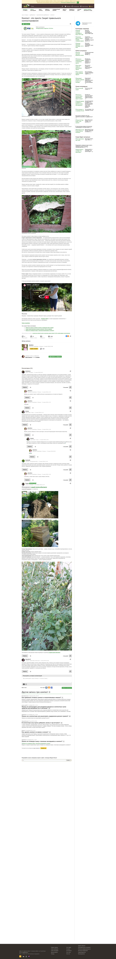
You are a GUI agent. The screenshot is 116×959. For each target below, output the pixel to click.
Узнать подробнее (26, 323)
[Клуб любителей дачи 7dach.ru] (26, 5)
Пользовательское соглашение (84, 947)
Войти (92, 6)
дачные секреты (51, 333)
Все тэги (68, 953)
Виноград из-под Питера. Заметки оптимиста (89, 130)
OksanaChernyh (25, 721)
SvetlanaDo (27, 460)
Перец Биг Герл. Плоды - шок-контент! (89, 121)
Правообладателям (82, 952)
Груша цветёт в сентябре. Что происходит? (88, 150)
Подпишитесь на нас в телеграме (87, 23)
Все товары (69, 947)
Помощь (52, 953)
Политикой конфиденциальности (68, 2)
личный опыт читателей (37, 333)
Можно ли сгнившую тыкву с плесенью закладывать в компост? (40, 330)
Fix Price (56, 333)
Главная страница (54, 947)
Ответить (25, 387)
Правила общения (81, 945)
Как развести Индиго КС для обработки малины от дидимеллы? (84, 116)
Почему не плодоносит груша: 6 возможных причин (88, 60)
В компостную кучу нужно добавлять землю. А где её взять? (41, 723)
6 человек (37, 357)
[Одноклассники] (68, 336)
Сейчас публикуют (54, 949)
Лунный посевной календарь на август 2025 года (89, 32)
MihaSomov (24, 714)
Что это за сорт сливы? (88, 89)
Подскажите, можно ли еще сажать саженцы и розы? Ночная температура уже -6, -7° (84, 146)
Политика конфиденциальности (84, 949)
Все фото (68, 949)
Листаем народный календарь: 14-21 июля (89, 45)
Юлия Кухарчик (28, 357)
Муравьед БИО (44, 318)
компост (42, 333)
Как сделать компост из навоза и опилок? (35, 732)
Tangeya (27, 483)
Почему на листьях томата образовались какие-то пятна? (89, 96)
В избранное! (26, 24)
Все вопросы (69, 950)
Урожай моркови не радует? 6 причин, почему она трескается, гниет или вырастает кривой (89, 104)
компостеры (46, 333)
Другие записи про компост (35, 692)
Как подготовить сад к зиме (89, 139)
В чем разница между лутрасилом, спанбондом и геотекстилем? (84, 127)
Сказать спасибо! (34, 348)
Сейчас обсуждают (54, 950)
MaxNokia (24, 739)
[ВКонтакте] (66, 336)
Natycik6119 (28, 659)
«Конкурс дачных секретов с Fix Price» (44, 28)
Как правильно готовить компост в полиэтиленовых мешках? (41, 697)
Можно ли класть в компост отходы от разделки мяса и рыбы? (40, 327)
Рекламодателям (81, 953)
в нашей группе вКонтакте (54, 652)
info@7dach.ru (25, 952)
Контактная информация (83, 950)
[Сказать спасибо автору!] (70, 387)
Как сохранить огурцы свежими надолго (89, 72)
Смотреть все (43, 748)
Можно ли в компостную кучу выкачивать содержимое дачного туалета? (45, 716)
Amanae (27, 411)
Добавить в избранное (56, 356)
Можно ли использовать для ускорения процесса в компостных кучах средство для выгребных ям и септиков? (44, 707)
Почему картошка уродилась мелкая (89, 53)
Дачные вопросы (54, 952)
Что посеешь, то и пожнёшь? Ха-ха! (89, 110)
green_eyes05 (25, 705)
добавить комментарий (66, 687)
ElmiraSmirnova (25, 695)
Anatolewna (27, 371)
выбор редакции (61, 333)
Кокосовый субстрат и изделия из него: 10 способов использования (89, 80)
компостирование (67, 333)
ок (77, 2)
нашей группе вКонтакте (39, 487)
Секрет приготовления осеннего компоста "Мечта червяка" (39, 329)
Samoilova (30, 390)
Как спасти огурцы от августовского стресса (88, 67)
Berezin (23, 730)
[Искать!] (62, 6)
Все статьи (69, 952)
